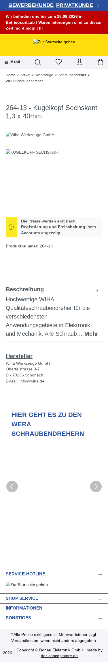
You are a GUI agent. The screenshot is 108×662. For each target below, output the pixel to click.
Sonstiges (18, 618)
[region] (54, 181)
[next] (96, 486)
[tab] (52, 312)
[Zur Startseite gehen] (54, 42)
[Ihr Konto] (79, 62)
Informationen (24, 608)
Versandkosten (24, 640)
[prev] (12, 486)
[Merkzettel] (59, 62)
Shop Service (22, 598)
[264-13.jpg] (54, 181)
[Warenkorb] (100, 62)
